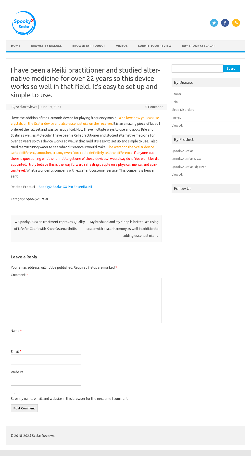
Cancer (176, 94)
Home (15, 45)
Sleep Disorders (183, 109)
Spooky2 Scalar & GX (186, 158)
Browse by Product (88, 45)
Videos (121, 45)
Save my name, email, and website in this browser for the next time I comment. (69, 399)
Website (17, 372)
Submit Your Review (154, 45)
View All (177, 125)
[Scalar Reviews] (24, 34)
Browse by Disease (46, 45)
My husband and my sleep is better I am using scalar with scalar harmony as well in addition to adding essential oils (123, 229)
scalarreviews (26, 107)
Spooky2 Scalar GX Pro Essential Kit (65, 187)
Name (16, 331)
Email (16, 352)
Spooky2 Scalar (37, 199)
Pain (175, 101)
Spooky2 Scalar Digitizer (189, 166)
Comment (19, 275)
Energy (176, 117)
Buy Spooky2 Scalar (198, 45)
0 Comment (154, 107)
